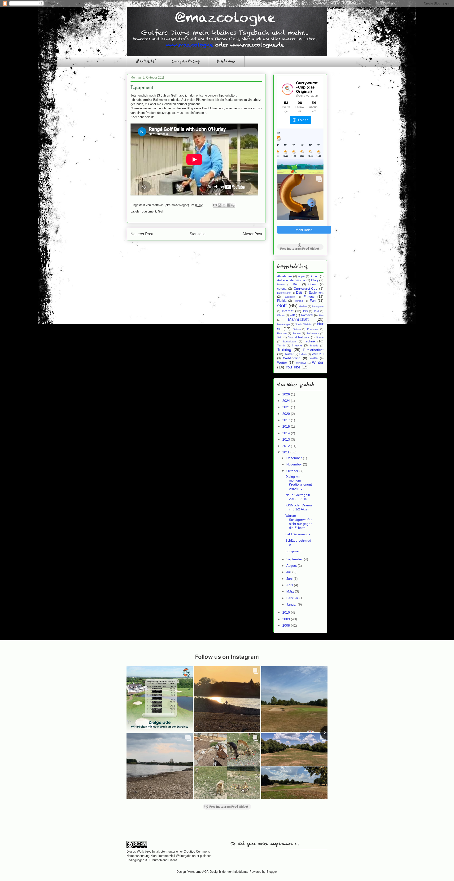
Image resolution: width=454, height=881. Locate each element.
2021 (286, 407)
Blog (314, 280)
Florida (281, 300)
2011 (286, 452)
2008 (286, 625)
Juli (289, 572)
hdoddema (240, 871)
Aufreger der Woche (291, 280)
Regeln (296, 333)
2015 (286, 426)
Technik (309, 341)
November (294, 464)
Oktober (292, 471)
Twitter (288, 354)
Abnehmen (284, 276)
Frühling (298, 300)
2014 (286, 433)
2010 (286, 612)
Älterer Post (252, 234)
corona (281, 288)
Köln (321, 315)
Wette (314, 358)
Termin (281, 345)
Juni (289, 578)
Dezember (294, 458)
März (290, 591)
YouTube (292, 367)
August (292, 565)
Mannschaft (298, 319)
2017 (286, 420)
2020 (286, 414)
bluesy (281, 284)
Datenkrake (284, 292)
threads (314, 345)
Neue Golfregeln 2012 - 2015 (297, 497)
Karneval (307, 315)
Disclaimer (226, 61)
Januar (292, 604)
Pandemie (313, 329)
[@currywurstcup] (287, 89)
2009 (286, 619)
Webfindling (292, 358)
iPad (316, 311)
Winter (317, 362)
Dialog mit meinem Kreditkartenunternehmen (298, 482)
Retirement (312, 333)
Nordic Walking (303, 324)
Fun (313, 300)
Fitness (309, 296)
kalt (292, 315)
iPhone (281, 315)
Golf (161, 211)
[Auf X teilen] (224, 205)
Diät (299, 292)
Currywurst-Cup (186, 61)
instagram (317, 306)
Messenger (283, 324)
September (295, 559)
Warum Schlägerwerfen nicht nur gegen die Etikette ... (298, 521)
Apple (301, 276)
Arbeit (314, 276)
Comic (312, 284)
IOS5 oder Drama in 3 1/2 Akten (298, 507)
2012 (286, 446)
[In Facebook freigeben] (228, 205)
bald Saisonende (297, 534)
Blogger (271, 871)
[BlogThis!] (219, 205)
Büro (296, 284)
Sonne (319, 337)
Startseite (144, 61)
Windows (301, 362)
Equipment (148, 211)
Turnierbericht (313, 350)
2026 (286, 394)
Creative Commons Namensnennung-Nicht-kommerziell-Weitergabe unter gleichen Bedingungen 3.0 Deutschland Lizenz (169, 856)
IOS (305, 311)
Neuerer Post (142, 234)
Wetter (282, 362)
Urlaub (303, 354)
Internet (287, 311)
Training (284, 349)
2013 (286, 439)
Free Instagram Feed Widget (299, 248)
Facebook (289, 296)
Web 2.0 (317, 354)
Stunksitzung (289, 341)
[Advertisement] (182, 826)
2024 (286, 401)
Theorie (297, 345)
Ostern (297, 329)
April (290, 585)
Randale (282, 333)
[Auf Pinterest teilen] (233, 205)
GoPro (303, 306)
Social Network (299, 337)
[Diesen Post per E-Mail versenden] (215, 205)
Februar (292, 598)
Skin (279, 337)
